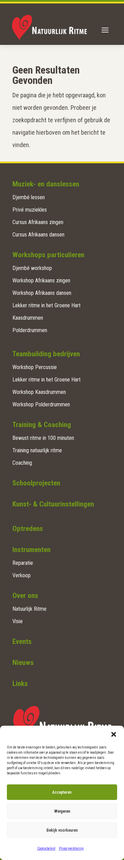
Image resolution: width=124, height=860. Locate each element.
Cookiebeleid (46, 848)
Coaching (22, 463)
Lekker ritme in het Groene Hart (46, 305)
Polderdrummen (29, 330)
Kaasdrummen (27, 318)
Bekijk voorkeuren (62, 830)
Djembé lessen (28, 197)
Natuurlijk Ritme (29, 609)
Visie (17, 621)
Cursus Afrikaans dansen (38, 234)
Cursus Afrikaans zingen (37, 222)
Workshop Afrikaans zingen (41, 280)
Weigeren (62, 811)
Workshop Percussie (34, 367)
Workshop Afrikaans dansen (41, 293)
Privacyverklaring (71, 848)
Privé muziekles (29, 209)
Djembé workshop (32, 268)
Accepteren (62, 792)
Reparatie (22, 563)
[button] (113, 734)
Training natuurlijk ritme (37, 450)
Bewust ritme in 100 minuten (43, 438)
